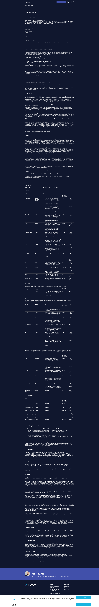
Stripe (36, 204)
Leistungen (66, 586)
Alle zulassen (83, 597)
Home (26, 5)
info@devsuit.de (28, 32)
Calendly (36, 198)
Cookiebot (51, 187)
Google (36, 306)
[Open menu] (73, 2)
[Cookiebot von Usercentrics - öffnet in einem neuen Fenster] (13, 605)
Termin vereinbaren (61, 2)
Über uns (66, 590)
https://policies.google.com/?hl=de (40, 119)
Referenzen (66, 589)
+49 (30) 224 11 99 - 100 (54, 589)
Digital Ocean (37, 200)
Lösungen (66, 587)
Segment (37, 317)
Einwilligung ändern (28, 185)
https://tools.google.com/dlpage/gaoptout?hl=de (35, 131)
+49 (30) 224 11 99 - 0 (29, 31)
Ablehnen (83, 604)
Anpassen (83, 600)
